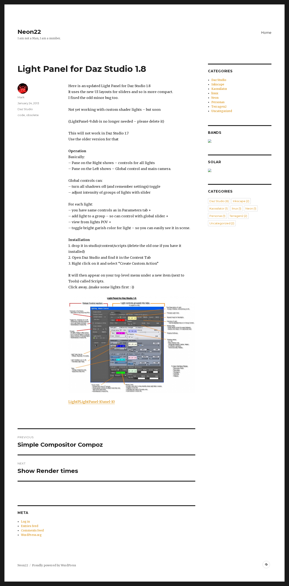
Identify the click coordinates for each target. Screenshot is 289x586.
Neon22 (29, 31)
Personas (217, 102)
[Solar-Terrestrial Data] (239, 141)
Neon (215, 98)
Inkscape (217, 84)
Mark (21, 97)
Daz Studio (25, 109)
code (21, 115)
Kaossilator (219, 89)
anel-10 (109, 402)
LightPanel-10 (91, 402)
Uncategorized (221, 111)
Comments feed (32, 530)
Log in (25, 521)
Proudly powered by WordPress (54, 565)
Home (266, 33)
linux (214, 93)
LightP (74, 402)
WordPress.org (31, 535)
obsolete (32, 115)
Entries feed (29, 526)
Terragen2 (219, 106)
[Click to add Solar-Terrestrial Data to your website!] (239, 170)
